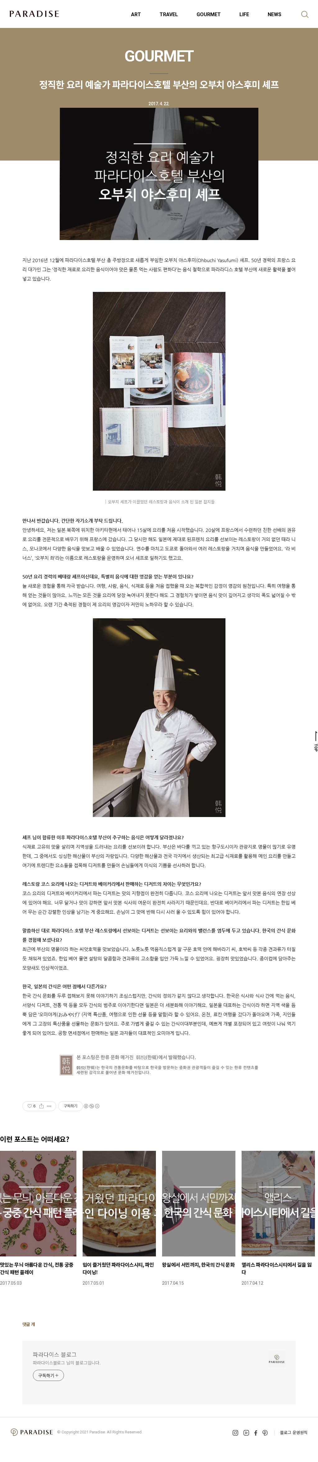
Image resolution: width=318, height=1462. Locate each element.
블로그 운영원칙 (293, 1432)
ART (136, 14)
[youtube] (246, 1433)
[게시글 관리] (49, 1106)
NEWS (274, 14)
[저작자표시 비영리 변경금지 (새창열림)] (91, 1106)
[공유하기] (41, 1106)
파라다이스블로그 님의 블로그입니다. (67, 1363)
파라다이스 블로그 (55, 1354)
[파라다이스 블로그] (34, 13)
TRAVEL (169, 14)
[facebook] (255, 1433)
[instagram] (235, 1433)
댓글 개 (28, 1324)
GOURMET (209, 14)
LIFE (244, 14)
